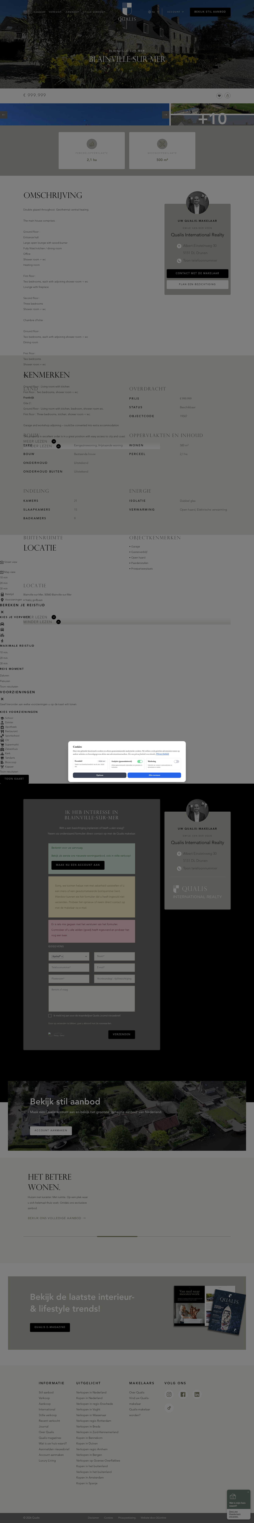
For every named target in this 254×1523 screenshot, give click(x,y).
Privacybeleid (162, 754)
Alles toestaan (154, 775)
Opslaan (99, 775)
